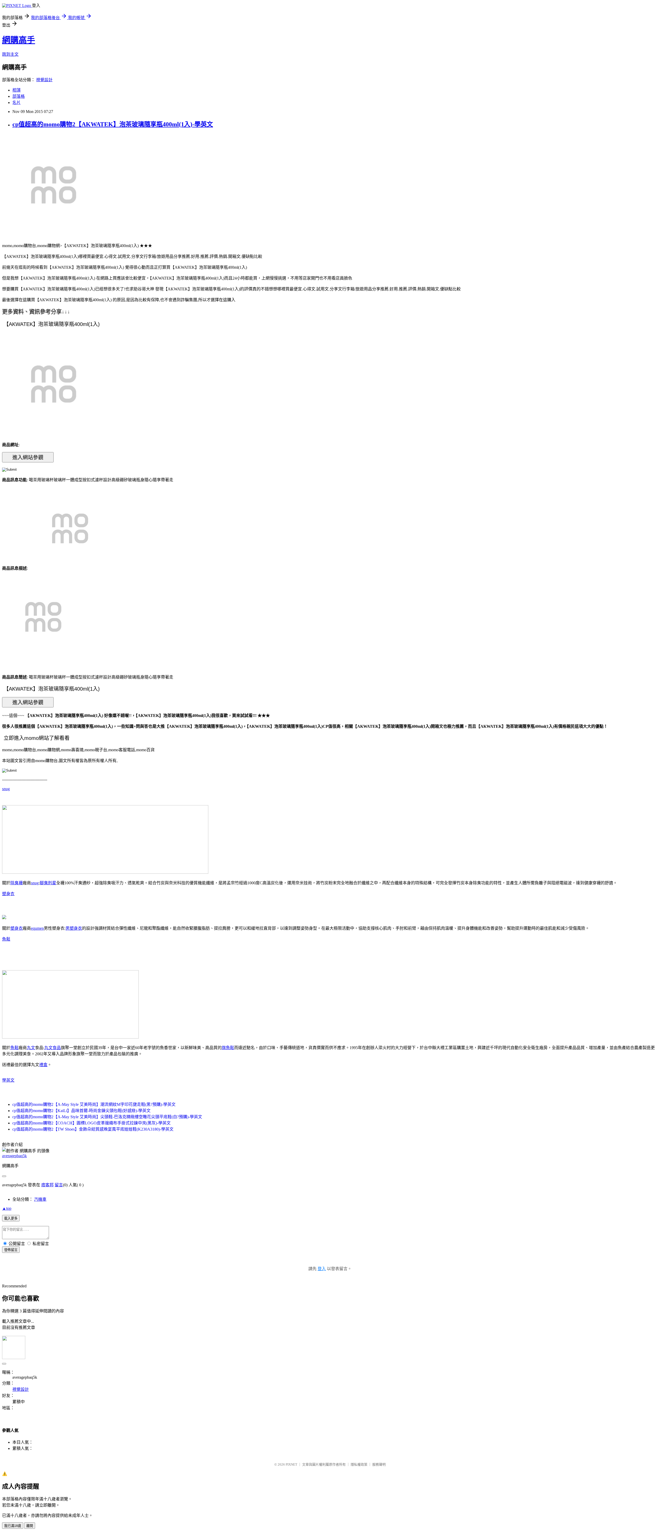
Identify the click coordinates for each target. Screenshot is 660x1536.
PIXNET (291, 1464)
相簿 (16, 90)
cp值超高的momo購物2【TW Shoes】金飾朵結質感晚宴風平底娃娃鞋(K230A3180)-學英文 (93, 1129)
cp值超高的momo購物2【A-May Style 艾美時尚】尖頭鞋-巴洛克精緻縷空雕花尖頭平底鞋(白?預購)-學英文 (107, 1117)
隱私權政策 (359, 1464)
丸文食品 (52, 1047)
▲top (6, 1208)
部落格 (18, 96)
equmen (37, 928)
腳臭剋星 (48, 883)
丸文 (31, 1047)
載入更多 (11, 1218)
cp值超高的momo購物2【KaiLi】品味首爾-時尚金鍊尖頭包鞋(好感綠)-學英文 (81, 1110)
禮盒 (43, 1065)
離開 (29, 1526)
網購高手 (18, 40)
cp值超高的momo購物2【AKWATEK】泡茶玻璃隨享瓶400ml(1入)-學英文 (112, 124)
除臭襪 (16, 883)
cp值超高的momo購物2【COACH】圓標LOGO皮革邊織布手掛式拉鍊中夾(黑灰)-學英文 (91, 1123)
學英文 (8, 1080)
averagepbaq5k (14, 1156)
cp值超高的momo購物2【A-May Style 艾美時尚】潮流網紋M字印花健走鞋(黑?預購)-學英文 (94, 1104)
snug (6, 789)
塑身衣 (8, 894)
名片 (16, 102)
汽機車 (40, 1199)
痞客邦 (47, 1185)
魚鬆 (6, 939)
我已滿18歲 (12, 1526)
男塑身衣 (73, 928)
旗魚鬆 (228, 1047)
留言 (59, 1185)
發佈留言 (11, 1250)
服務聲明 (379, 1464)
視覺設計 (44, 80)
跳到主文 (10, 54)
